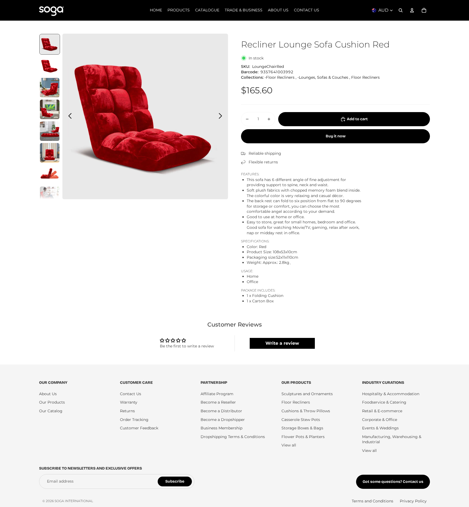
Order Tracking (134, 419)
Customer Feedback (139, 428)
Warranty (128, 402)
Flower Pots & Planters (303, 436)
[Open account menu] (412, 10)
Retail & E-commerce (382, 410)
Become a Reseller (218, 402)
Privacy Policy (413, 501)
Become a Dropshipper (223, 419)
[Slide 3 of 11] (49, 87)
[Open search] (401, 10)
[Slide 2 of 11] (49, 66)
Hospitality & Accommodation (390, 393)
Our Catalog (50, 410)
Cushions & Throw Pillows (305, 410)
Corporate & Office (379, 419)
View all (288, 445)
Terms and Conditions (372, 501)
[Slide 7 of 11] (49, 174)
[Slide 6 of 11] (49, 153)
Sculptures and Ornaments (307, 393)
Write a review (282, 343)
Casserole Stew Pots (300, 419)
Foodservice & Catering (384, 402)
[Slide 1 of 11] (49, 44)
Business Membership (221, 428)
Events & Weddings (380, 428)
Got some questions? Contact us (393, 481)
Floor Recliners (365, 77)
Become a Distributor (221, 410)
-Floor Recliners (279, 77)
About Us (48, 393)
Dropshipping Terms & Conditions (233, 436)
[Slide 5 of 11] (49, 131)
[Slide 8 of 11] (49, 196)
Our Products (52, 402)
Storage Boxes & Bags (302, 428)
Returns (127, 410)
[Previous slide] (68, 116)
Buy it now (336, 136)
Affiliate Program (217, 393)
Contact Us (130, 393)
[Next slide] (222, 116)
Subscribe (174, 481)
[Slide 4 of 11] (49, 109)
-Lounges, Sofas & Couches (322, 77)
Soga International (74, 501)
